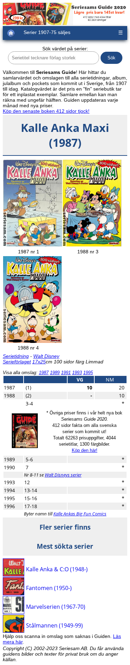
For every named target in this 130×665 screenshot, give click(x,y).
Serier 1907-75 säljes (47, 32)
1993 (77, 372)
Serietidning (16, 356)
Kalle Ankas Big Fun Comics (79, 514)
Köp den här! (84, 450)
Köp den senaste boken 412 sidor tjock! (46, 111)
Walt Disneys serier (63, 475)
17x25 (39, 361)
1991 (66, 372)
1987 (44, 372)
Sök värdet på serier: (65, 48)
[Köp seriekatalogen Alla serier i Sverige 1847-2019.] (25, 446)
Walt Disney (46, 356)
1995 (88, 372)
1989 (55, 372)
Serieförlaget (17, 361)
